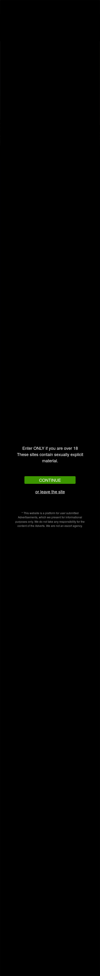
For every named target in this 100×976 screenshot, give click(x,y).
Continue (50, 480)
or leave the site (50, 491)
